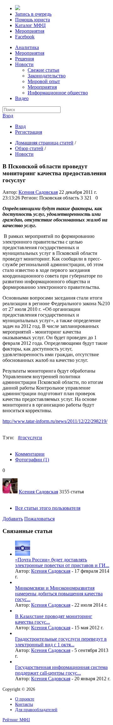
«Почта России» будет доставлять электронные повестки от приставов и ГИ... (62, 562)
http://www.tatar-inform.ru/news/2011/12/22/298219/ (55, 421)
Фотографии (32, 459)
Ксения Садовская (38, 192)
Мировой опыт (44, 81)
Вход (8, 115)
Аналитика (27, 47)
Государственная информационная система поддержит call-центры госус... (61, 670)
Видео (22, 98)
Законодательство (47, 75)
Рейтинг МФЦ (16, 719)
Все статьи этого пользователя (47, 508)
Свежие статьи (43, 70)
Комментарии (30, 454)
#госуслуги (30, 437)
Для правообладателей (36, 709)
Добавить (13, 518)
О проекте (24, 698)
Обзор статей (29, 148)
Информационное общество (58, 92)
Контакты (24, 704)
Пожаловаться (39, 518)
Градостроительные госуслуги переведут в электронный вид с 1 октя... (61, 641)
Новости (24, 64)
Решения (24, 58)
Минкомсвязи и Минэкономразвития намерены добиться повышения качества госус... (59, 593)
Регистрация (28, 132)
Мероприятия (29, 53)
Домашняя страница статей (44, 142)
